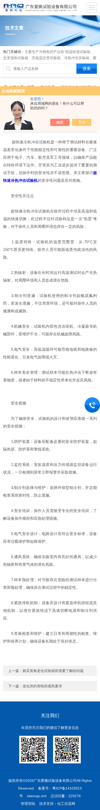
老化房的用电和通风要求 (42, 686)
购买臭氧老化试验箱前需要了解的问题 (53, 671)
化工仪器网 (66, 804)
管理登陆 (28, 804)
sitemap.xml (36, 796)
